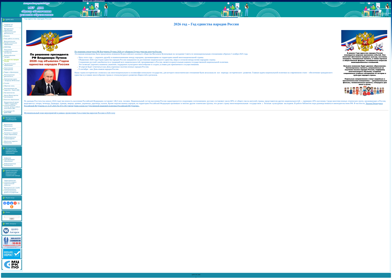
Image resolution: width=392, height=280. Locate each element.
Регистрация (370, 3)
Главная (362, 3)
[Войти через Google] (18, 203)
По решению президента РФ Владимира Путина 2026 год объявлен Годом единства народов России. (118, 51)
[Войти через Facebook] (11, 203)
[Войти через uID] (4, 203)
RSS (390, 14)
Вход (377, 3)
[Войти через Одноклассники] (11, 206)
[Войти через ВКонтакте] (8, 203)
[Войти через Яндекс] (15, 203)
